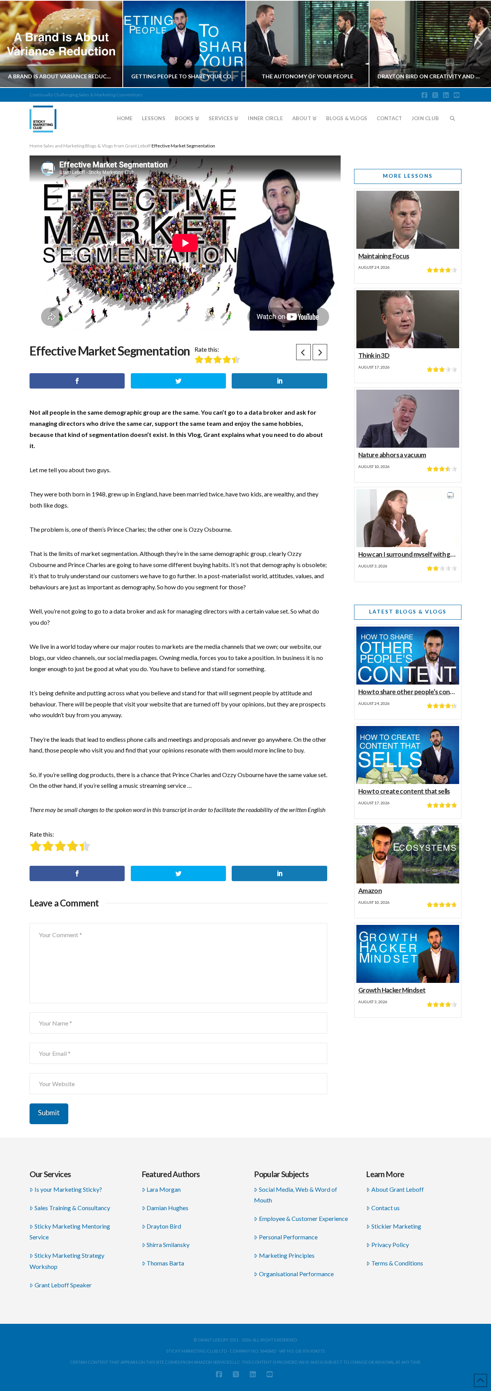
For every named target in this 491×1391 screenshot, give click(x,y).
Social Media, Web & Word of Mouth (295, 1195)
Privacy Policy (390, 1244)
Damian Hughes (167, 1207)
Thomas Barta (165, 1263)
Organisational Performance (296, 1273)
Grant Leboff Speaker (63, 1284)
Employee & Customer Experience (303, 1218)
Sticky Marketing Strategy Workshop (67, 1261)
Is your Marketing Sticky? (68, 1189)
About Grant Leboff (397, 1189)
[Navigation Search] (452, 115)
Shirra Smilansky (168, 1244)
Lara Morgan (164, 1189)
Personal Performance (288, 1236)
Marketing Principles (287, 1255)
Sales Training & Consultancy (72, 1207)
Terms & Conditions (397, 1263)
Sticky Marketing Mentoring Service (70, 1231)
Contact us (385, 1207)
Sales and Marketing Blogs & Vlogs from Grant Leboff (97, 146)
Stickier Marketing (396, 1226)
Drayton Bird (164, 1226)
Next (474, 44)
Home (36, 146)
